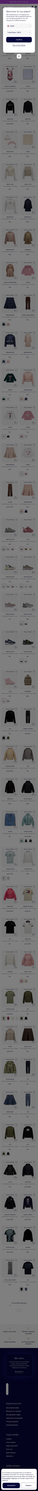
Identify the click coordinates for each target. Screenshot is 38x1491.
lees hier (14, 1478)
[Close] (19, 56)
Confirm (19, 40)
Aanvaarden (11, 1485)
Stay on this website (19, 45)
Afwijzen (28, 1485)
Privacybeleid (6, 1478)
